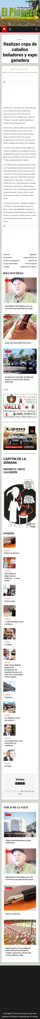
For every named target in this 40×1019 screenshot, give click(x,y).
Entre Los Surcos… (12, 553)
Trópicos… (8, 697)
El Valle (19, 39)
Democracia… (10, 601)
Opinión (7, 550)
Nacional (9, 922)
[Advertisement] (20, 988)
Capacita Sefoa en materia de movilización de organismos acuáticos (28, 260)
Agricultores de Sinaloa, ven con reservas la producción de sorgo (19, 878)
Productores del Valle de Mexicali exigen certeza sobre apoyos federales (19, 379)
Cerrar (5, 389)
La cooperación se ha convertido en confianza (13, 743)
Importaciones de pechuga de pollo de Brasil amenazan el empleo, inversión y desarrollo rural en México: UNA (18, 951)
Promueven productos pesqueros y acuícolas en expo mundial (11, 260)
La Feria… (8, 766)
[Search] (36, 29)
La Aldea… (8, 645)
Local (8, 815)
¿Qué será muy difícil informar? (18, 343)
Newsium (22, 1016)
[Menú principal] (10, 29)
